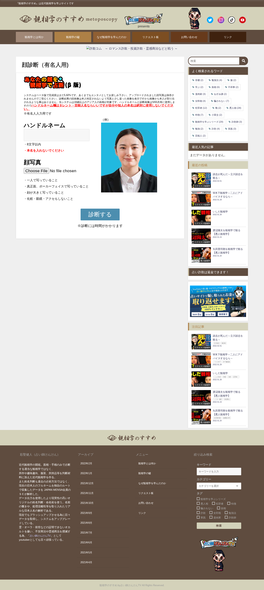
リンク (228, 37)
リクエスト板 (150, 37)
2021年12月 (87, 483)
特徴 (199, 115)
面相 (216, 87)
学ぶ (199, 87)
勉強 (199, 129)
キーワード (204, 464)
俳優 (199, 80)
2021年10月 (87, 503)
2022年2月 (86, 463)
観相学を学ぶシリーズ (209, 122)
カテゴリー (204, 479)
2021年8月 (86, 523)
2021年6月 (86, 542)
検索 (219, 525)
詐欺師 (237, 122)
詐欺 (216, 129)
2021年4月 (86, 562)
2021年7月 (86, 532)
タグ (200, 493)
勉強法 (217, 80)
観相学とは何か (34, 37)
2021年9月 (86, 513)
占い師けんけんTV (40, 535)
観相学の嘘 (73, 37)
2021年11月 (87, 493)
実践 (232, 129)
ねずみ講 (220, 94)
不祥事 (233, 87)
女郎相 (200, 101)
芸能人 (200, 136)
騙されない (221, 101)
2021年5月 (86, 552)
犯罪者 (201, 108)
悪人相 (235, 108)
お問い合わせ (189, 37)
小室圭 (217, 115)
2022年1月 (86, 473)
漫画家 (200, 94)
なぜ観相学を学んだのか (112, 37)
